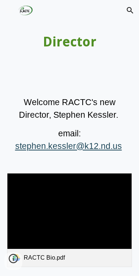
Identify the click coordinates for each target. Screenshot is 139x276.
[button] (9, 10)
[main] (69, 42)
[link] (69, 220)
